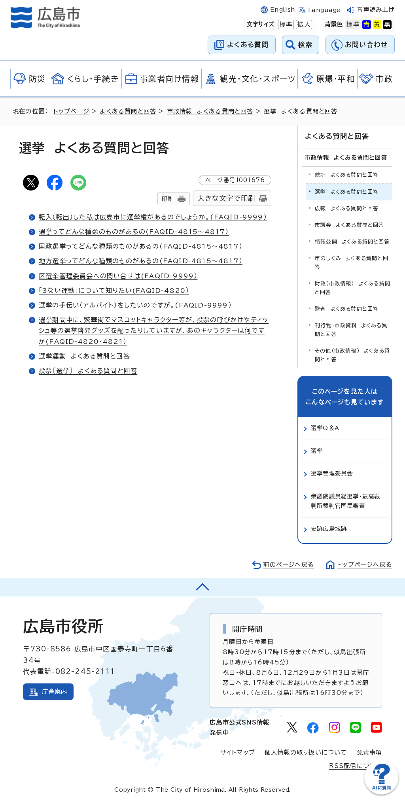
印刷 (168, 199)
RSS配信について (355, 766)
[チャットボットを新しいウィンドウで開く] (381, 793)
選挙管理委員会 (332, 473)
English (282, 10)
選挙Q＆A (325, 428)
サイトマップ (237, 752)
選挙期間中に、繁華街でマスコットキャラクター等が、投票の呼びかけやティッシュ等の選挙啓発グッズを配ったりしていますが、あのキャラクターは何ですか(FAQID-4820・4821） (154, 330)
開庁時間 (247, 628)
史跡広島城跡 (329, 529)
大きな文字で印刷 (226, 198)
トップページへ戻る (364, 565)
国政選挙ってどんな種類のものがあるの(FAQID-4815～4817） (140, 246)
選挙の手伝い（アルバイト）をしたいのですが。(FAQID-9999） (135, 305)
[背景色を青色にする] (366, 24)
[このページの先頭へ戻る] (202, 587)
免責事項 (369, 752)
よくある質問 (248, 44)
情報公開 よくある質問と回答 (352, 241)
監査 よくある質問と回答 (347, 308)
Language (324, 10)
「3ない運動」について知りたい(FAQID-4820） (114, 290)
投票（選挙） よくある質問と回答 (88, 371)
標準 (285, 24)
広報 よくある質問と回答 (347, 208)
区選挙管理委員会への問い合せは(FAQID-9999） (118, 276)
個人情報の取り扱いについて (306, 752)
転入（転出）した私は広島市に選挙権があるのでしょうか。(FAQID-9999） (153, 217)
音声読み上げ (376, 10)
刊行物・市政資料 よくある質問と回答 (351, 330)
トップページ (71, 111)
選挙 (317, 451)
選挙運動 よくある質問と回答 (84, 356)
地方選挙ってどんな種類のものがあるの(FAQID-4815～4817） (140, 261)
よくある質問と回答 (128, 111)
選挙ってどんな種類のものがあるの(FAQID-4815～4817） (134, 231)
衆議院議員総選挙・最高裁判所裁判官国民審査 (345, 501)
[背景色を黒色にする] (387, 24)
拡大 (303, 24)
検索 (305, 44)
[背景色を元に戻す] (352, 24)
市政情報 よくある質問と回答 (210, 111)
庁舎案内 (55, 691)
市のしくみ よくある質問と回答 (351, 263)
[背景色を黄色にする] (377, 24)
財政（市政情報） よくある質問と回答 (352, 288)
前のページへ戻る (288, 565)
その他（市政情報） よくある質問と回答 (352, 355)
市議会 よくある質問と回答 (349, 225)
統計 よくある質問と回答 (347, 174)
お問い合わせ (366, 44)
